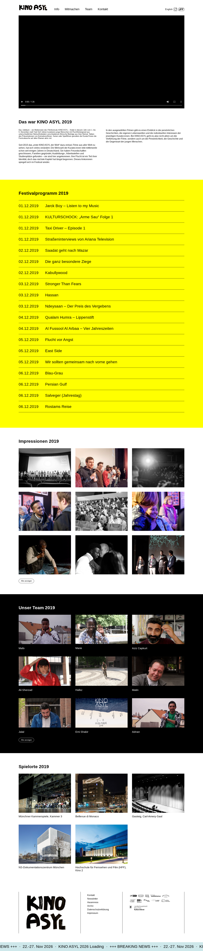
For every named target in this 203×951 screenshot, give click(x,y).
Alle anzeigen (26, 581)
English (169, 9)
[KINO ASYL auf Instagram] (175, 9)
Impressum (92, 913)
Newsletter (92, 899)
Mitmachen (72, 9)
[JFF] (181, 9)
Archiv (90, 906)
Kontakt (103, 9)
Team (88, 9)
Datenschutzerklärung (98, 909)
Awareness (92, 902)
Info (56, 9)
